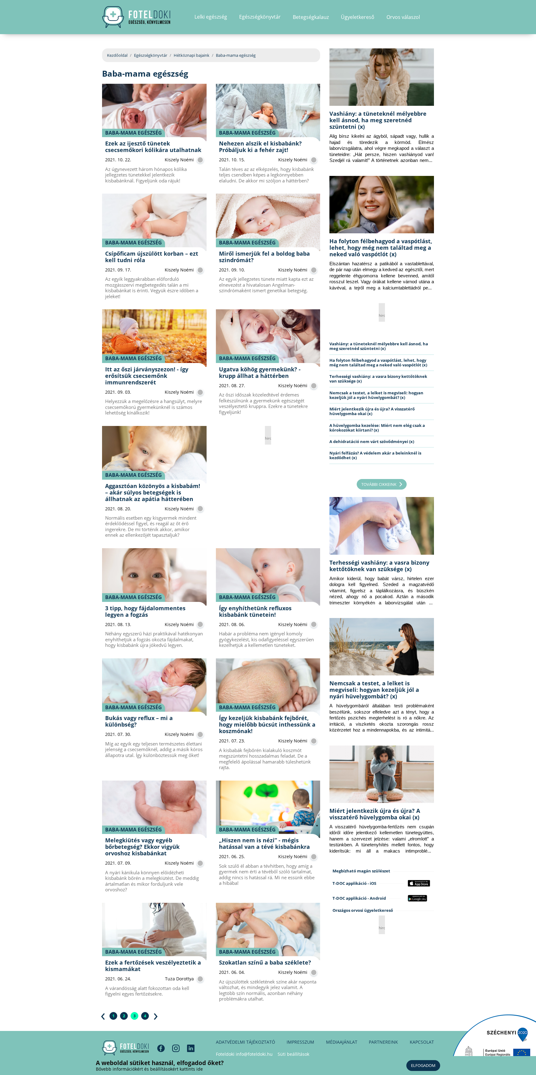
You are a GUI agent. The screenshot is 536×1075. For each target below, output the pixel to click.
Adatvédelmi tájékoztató (245, 1042)
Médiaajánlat (341, 1042)
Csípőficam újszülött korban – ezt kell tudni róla (151, 257)
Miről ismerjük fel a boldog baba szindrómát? (264, 257)
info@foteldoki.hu (254, 1054)
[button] (432, 17)
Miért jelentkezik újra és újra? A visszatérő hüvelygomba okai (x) (372, 411)
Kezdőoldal (117, 55)
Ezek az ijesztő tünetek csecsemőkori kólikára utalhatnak (153, 147)
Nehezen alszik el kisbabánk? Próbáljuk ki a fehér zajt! (260, 147)
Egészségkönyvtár (150, 55)
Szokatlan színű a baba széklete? (265, 962)
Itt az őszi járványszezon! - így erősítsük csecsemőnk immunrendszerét (146, 375)
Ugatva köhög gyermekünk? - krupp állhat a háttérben (260, 372)
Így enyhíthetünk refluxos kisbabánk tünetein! (255, 611)
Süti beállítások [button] (293, 1054)
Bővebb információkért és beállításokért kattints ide (149, 1069)
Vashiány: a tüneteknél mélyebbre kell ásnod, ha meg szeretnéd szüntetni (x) (378, 120)
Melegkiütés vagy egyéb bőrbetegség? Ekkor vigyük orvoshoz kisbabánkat (142, 846)
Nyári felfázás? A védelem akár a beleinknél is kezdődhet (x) (375, 455)
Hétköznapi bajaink (191, 55)
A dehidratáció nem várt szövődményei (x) (371, 441)
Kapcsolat (422, 1042)
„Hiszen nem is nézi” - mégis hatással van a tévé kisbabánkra (264, 843)
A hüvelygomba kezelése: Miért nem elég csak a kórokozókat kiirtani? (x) (377, 428)
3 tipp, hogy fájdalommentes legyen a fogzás (145, 611)
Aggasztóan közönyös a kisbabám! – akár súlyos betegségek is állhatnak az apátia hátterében (152, 492)
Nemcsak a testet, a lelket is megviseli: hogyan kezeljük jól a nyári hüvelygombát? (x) (376, 395)
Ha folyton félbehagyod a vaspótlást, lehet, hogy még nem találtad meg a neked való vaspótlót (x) (380, 247)
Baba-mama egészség (133, 132)
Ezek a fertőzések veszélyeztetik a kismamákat (153, 966)
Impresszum (300, 1042)
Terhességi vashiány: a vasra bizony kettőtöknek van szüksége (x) (378, 379)
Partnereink (383, 1042)
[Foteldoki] (125, 1048)
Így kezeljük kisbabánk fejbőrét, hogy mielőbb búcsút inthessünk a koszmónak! (267, 724)
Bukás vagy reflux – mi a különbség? (139, 721)
